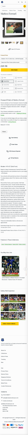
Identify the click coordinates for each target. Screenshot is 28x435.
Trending (20, 10)
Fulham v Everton (22, 244)
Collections (4, 10)
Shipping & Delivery (6, 377)
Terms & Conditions (6, 380)
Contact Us (4, 391)
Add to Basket (14, 70)
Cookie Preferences (6, 386)
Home (2, 244)
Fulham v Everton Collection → (10, 323)
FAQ (2, 368)
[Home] (5, 2)
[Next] (25, 28)
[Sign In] (25, 2)
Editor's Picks (12, 10)
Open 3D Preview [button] (15, 49)
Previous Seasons (8, 244)
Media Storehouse (18, 421)
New (25, 10)
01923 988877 (6, 395)
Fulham (4, 131)
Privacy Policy (4, 371)
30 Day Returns (12, 121)
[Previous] (2, 28)
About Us (3, 350)
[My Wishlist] (18, 2)
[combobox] (12, 6)
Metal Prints (4, 383)
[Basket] (22, 2)
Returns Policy (4, 374)
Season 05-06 (15, 244)
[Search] (24, 6)
